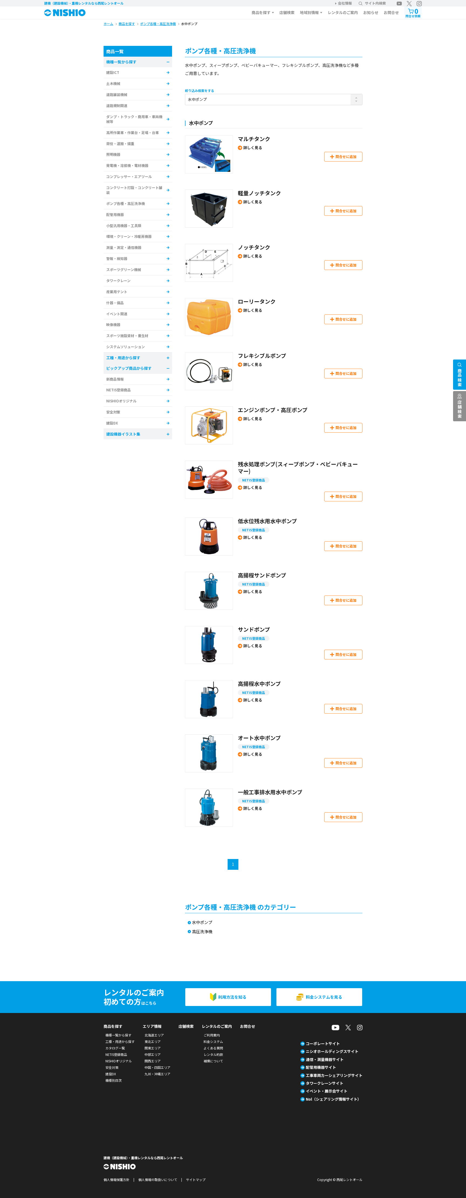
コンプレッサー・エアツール (129, 176)
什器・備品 (115, 302)
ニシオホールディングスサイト (332, 1051)
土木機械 (113, 83)
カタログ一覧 (115, 1048)
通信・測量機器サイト (325, 1059)
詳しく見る (252, 147)
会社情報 (345, 3)
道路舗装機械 (116, 94)
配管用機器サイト (321, 1067)
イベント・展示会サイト (326, 1091)
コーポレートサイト (323, 1043)
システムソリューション (125, 346)
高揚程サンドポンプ (262, 575)
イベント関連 (116, 313)
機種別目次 (113, 1080)
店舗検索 (286, 12)
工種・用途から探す (120, 1041)
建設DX (112, 423)
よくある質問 (213, 1048)
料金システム (213, 1041)
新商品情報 (115, 379)
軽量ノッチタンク (259, 193)
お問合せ (391, 12)
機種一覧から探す (118, 1035)
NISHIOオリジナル (121, 400)
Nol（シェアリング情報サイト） (333, 1099)
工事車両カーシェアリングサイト (334, 1075)
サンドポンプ (254, 629)
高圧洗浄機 (202, 931)
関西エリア (153, 1061)
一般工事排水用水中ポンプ (270, 792)
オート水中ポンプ (259, 738)
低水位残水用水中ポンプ (267, 521)
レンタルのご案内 (343, 12)
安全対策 (113, 412)
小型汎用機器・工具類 (123, 225)
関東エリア (153, 1048)
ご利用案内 (212, 1035)
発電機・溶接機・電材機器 (127, 165)
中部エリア (153, 1054)
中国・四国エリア (157, 1067)
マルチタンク (254, 139)
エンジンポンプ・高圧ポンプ (272, 410)
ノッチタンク (254, 247)
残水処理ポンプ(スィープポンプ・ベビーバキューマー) (298, 467)
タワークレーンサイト (324, 1083)
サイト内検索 (375, 3)
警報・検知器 (116, 258)
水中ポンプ (202, 922)
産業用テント (116, 291)
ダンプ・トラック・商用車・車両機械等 (134, 119)
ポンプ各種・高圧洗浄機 (125, 203)
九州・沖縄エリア (157, 1074)
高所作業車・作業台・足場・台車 (132, 132)
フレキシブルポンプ (262, 356)
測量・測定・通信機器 (123, 247)
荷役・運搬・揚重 (120, 143)
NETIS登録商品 (253, 480)
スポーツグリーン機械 (123, 269)
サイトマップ (195, 1179)
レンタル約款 (213, 1054)
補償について (213, 1061)
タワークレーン (118, 280)
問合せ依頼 (413, 12)
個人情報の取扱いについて (157, 1179)
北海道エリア (154, 1035)
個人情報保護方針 (116, 1179)
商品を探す (261, 12)
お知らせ (370, 12)
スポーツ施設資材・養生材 (127, 335)
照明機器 (113, 154)
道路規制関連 (116, 105)
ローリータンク (257, 301)
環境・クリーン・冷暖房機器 (129, 236)
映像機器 (113, 324)
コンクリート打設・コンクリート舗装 (134, 190)
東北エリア (153, 1041)
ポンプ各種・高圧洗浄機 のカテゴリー (240, 907)
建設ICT (112, 72)
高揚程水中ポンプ (259, 683)
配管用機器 (115, 214)
